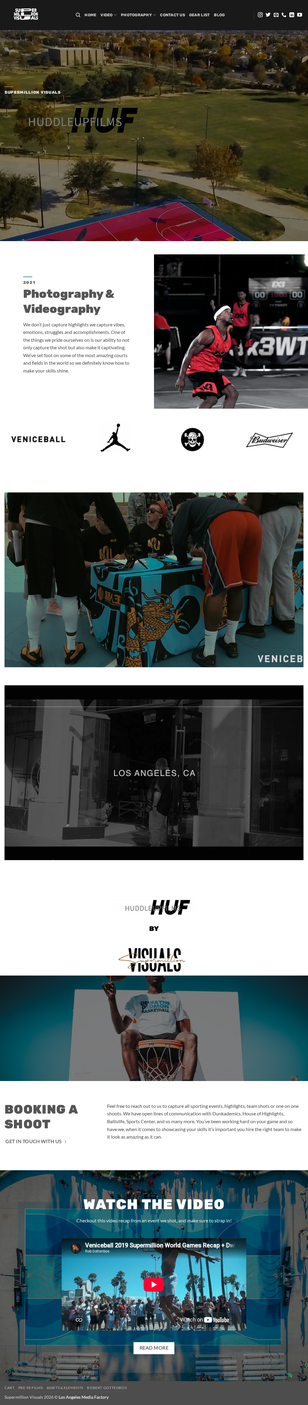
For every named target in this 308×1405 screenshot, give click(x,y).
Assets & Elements (65, 1387)
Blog (219, 15)
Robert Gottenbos (107, 1387)
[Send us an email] (276, 15)
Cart (9, 1387)
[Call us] (284, 15)
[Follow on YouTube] (299, 15)
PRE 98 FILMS (30, 1387)
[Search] (78, 15)
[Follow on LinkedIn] (291, 15)
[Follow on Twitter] (268, 15)
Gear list (199, 15)
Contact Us (172, 15)
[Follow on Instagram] (260, 15)
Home (90, 15)
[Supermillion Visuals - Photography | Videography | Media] (36, 15)
